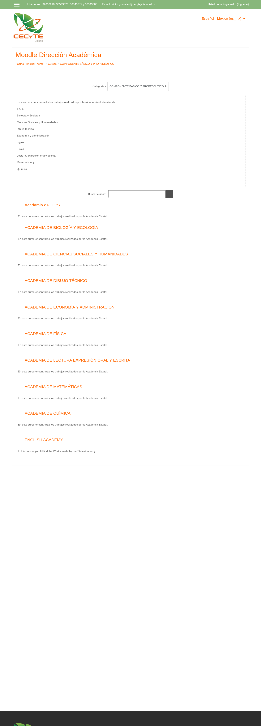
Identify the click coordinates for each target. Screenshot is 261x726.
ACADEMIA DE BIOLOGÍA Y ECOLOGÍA (61, 227)
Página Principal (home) (30, 63)
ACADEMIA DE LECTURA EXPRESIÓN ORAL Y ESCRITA (77, 360)
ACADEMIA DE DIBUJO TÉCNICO (56, 280)
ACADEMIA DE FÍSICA (45, 333)
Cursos (52, 63)
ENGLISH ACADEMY (44, 440)
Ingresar (243, 4)
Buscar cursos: (97, 193)
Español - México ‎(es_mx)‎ (222, 18)
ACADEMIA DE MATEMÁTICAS (53, 386)
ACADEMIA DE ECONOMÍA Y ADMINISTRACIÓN (69, 307)
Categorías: (99, 86)
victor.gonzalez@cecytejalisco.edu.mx (135, 4)
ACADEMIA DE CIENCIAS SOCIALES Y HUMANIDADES (76, 254)
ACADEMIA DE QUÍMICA (48, 413)
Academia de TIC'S (42, 205)
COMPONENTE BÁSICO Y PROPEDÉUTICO (87, 63)
